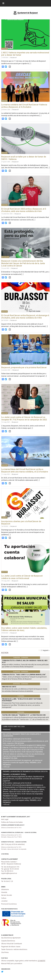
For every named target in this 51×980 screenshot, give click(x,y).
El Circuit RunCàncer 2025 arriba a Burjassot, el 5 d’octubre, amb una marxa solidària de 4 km (23, 210)
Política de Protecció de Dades (12, 822)
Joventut (4, 901)
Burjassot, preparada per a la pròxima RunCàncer (24, 367)
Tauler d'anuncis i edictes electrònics (14, 949)
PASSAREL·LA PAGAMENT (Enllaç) (14, 774)
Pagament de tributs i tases (10, 946)
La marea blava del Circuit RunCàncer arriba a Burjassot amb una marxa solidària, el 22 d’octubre (24, 470)
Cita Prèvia (5, 854)
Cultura (3, 898)
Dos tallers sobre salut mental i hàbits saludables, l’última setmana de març (24, 629)
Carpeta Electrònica (8, 941)
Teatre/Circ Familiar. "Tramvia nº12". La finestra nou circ (24, 715)
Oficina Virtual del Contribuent (11, 944)
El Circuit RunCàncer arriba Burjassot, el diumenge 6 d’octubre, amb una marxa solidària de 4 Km (25, 316)
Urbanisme (5, 889)
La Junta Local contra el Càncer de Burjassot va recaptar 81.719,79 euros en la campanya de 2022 (24, 418)
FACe (6, 958)
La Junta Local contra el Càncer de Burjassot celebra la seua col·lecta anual (22, 577)
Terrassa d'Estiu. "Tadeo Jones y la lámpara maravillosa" (24, 675)
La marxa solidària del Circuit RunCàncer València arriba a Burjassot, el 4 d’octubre (24, 105)
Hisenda (4, 892)
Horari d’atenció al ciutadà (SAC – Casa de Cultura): (19, 832)
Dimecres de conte (9, 687)
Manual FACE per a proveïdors (11, 963)
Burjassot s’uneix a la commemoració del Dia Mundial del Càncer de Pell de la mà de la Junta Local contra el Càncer (23, 263)
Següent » (46, 650)
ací (8, 767)
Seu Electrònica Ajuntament (11, 938)
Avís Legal (4, 819)
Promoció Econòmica (9, 904)
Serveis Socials (6, 895)
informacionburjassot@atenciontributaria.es (28, 741)
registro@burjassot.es (9, 873)
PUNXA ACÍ (7, 729)
